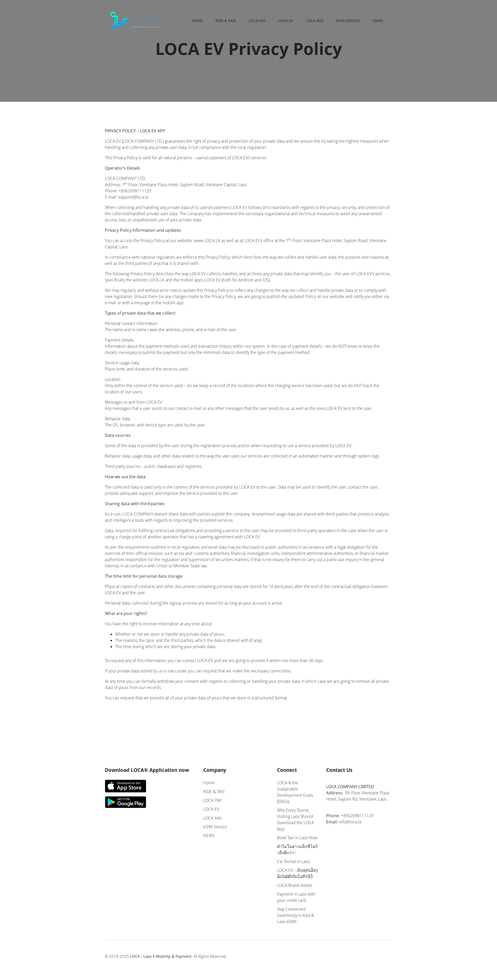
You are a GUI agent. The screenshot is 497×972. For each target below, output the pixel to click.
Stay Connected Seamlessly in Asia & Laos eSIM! (295, 915)
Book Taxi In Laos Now (297, 837)
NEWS (377, 20)
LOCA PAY (257, 20)
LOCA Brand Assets (294, 885)
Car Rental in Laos (293, 861)
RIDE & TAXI (225, 20)
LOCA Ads (315, 20)
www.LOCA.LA (207, 240)
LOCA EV (285, 20)
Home (197, 20)
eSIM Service (348, 20)
